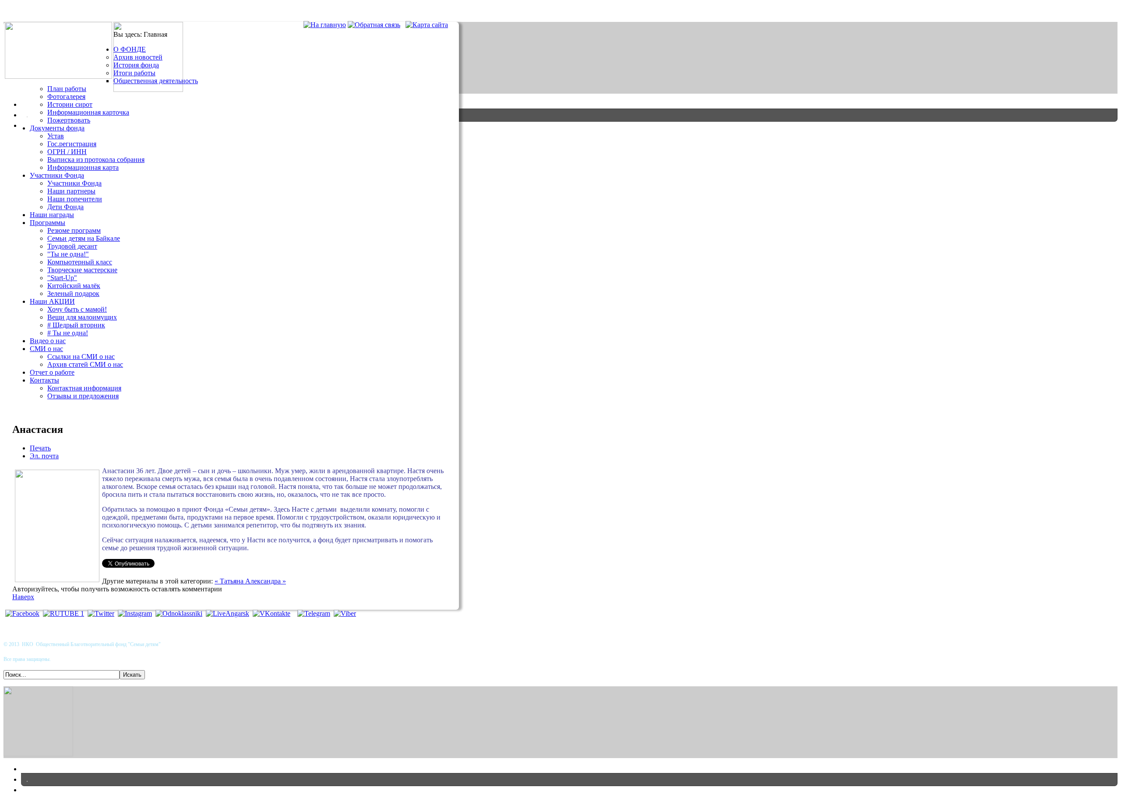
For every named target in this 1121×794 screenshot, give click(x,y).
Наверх (23, 597)
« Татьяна (230, 581)
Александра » (265, 581)
